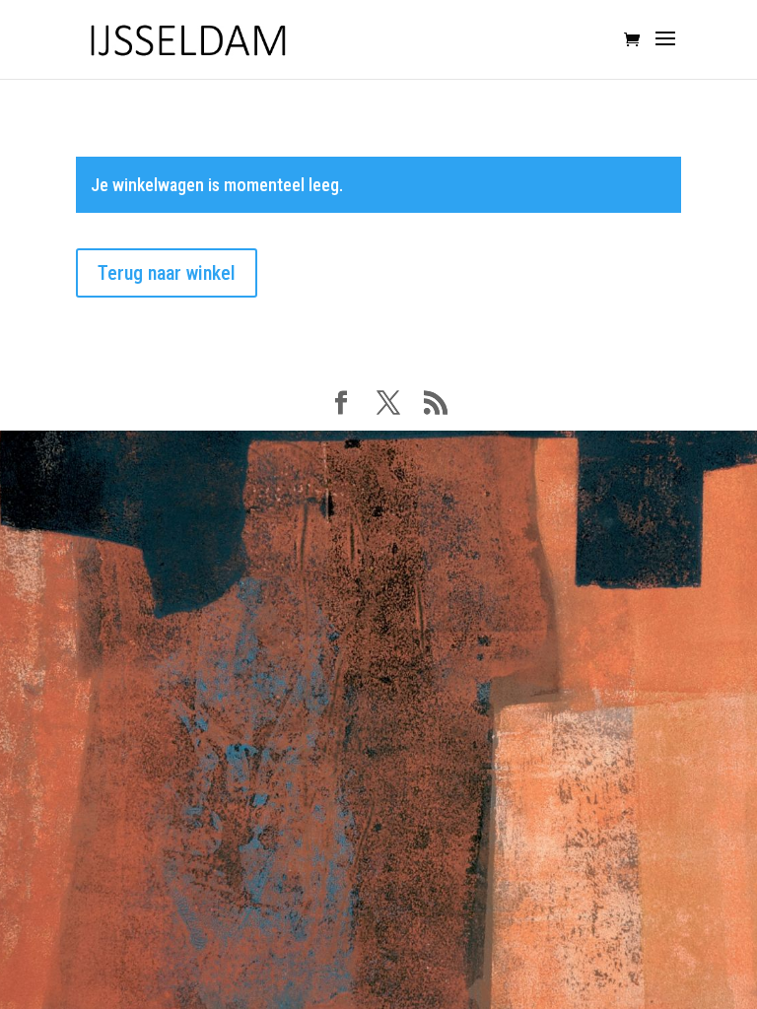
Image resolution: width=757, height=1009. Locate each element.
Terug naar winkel (167, 273)
